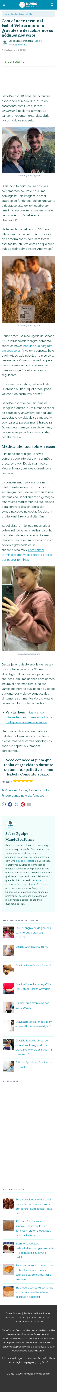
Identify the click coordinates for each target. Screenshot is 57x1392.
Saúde (14, 14)
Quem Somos (13, 1313)
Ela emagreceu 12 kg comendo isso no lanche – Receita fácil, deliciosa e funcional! (34, 1292)
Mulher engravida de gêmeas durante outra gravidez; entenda (33, 932)
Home (6, 14)
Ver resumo (16, 61)
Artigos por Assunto (40, 1317)
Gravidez (11, 790)
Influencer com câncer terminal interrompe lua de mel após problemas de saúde (29, 717)
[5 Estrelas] (31, 781)
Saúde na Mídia (25, 14)
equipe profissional (26, 860)
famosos (38, 795)
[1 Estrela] (15, 781)
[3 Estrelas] (23, 781)
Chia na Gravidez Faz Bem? (32, 946)
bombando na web (18, 795)
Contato (21, 1317)
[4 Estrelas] (27, 781)
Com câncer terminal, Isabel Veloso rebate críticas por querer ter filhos (27, 554)
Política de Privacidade (37, 1313)
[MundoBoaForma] (28, 5)
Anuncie (9, 1317)
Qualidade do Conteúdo (29, 1321)
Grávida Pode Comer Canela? (33, 965)
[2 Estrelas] (19, 781)
